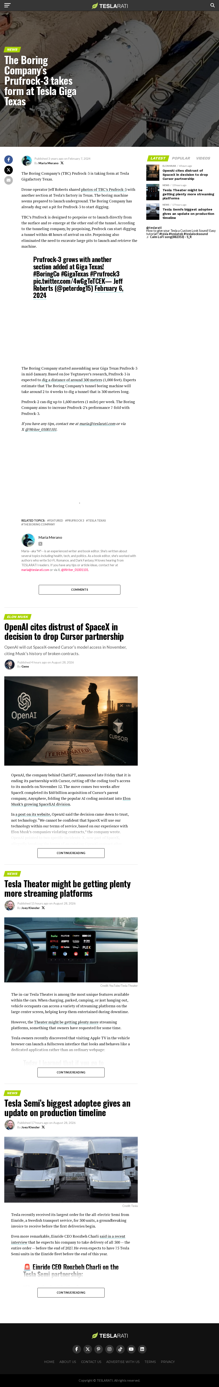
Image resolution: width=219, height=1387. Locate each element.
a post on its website (32, 814)
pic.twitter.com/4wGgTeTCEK (69, 281)
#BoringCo (46, 273)
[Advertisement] (79, 335)
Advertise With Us (123, 1362)
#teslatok (176, 234)
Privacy (168, 1362)
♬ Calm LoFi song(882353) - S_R (169, 237)
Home (49, 1362)
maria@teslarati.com (35, 570)
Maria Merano (48, 163)
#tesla (163, 234)
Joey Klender (30, 908)
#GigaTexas (75, 273)
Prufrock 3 (75, 520)
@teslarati (154, 227)
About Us (67, 1362)
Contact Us (91, 1362)
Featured (56, 520)
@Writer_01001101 (74, 570)
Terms (150, 1362)
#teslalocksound (196, 234)
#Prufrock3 (104, 273)
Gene (25, 666)
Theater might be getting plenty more (66, 1022)
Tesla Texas (97, 520)
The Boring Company (39, 524)
